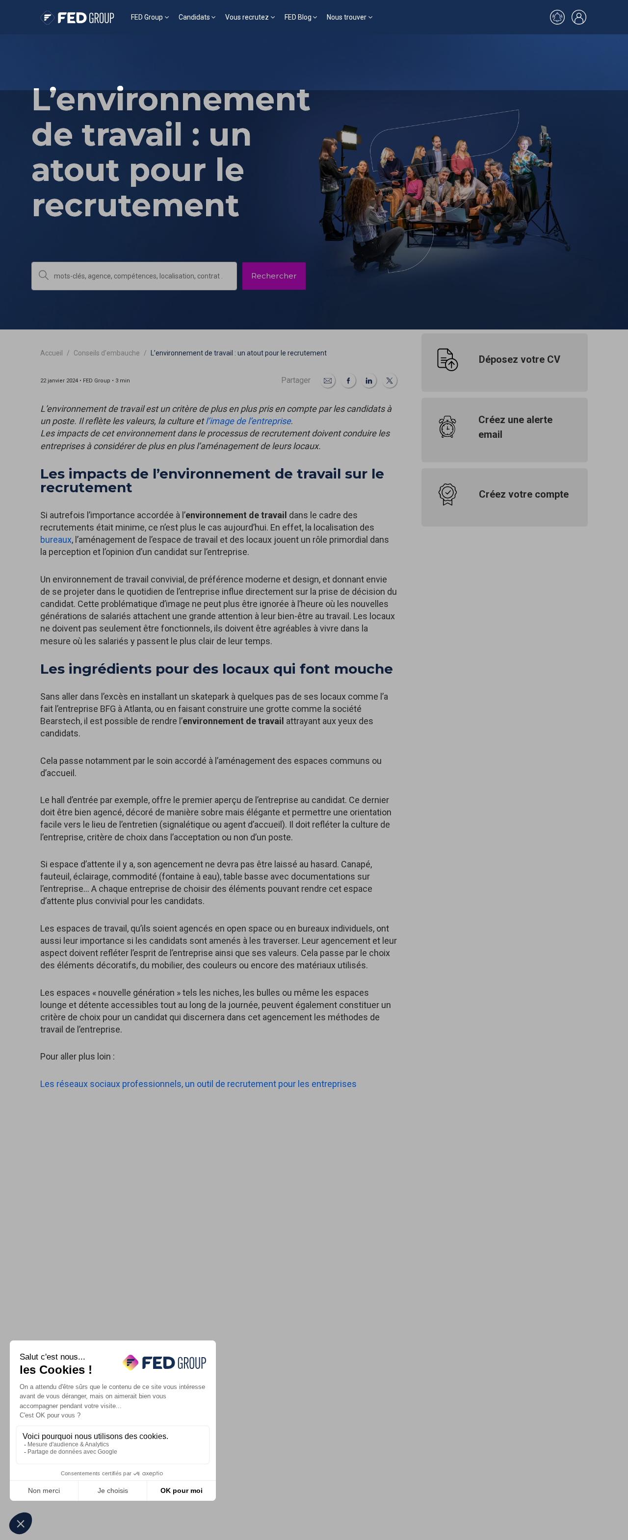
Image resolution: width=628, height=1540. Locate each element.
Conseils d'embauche (107, 353)
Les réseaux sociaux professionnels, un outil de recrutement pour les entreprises (198, 1084)
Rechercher (274, 275)
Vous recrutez (247, 17)
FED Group (147, 17)
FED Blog (298, 17)
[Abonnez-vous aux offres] (557, 17)
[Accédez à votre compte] (579, 17)
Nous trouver (346, 17)
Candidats (194, 17)
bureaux (56, 539)
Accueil (51, 353)
